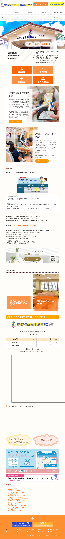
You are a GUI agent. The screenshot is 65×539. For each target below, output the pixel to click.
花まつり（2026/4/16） (14, 502)
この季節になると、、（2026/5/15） (18, 499)
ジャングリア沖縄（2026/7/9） (17, 492)
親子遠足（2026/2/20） (14, 509)
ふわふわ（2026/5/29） (14, 497)
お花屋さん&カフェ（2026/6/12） (17, 495)
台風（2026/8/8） (13, 489)
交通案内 (4, 17)
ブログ (16, 17)
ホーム (3, 12)
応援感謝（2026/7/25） (14, 490)
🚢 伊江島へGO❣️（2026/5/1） (17, 500)
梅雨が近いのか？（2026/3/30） (17, 505)
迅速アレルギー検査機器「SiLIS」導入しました (27, 225)
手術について (44, 12)
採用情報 (56, 17)
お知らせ (30, 17)
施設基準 (43, 17)
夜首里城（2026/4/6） (14, 504)
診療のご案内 (31, 12)
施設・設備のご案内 (58, 12)
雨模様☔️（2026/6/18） (15, 494)
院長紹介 (17, 12)
